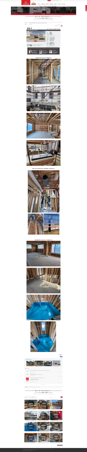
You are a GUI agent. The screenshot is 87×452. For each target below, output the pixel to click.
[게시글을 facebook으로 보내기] (60, 354)
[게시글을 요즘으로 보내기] (62, 354)
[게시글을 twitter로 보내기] (59, 354)
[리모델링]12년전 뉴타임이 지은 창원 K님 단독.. (31, 420)
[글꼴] (59, 25)
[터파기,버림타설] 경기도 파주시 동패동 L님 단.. (31, 409)
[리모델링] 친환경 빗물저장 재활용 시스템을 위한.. (56, 409)
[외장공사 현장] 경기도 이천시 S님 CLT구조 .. (43, 420)
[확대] (61, 25)
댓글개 (26, 368)
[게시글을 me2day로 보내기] (61, 354)
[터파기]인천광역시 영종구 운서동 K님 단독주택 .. (43, 409)
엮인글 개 (29, 368)
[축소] (62, 25)
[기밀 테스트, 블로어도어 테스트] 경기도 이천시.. (56, 420)
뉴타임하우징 (31, 24)
